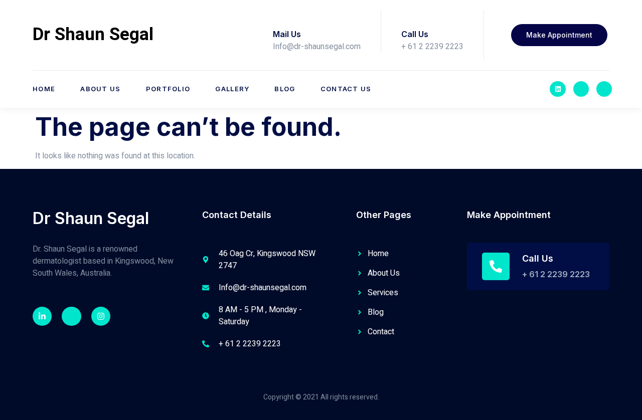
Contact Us (346, 89)
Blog (284, 89)
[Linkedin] (557, 89)
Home (44, 89)
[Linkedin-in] (42, 316)
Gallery (232, 89)
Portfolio (168, 89)
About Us (100, 89)
